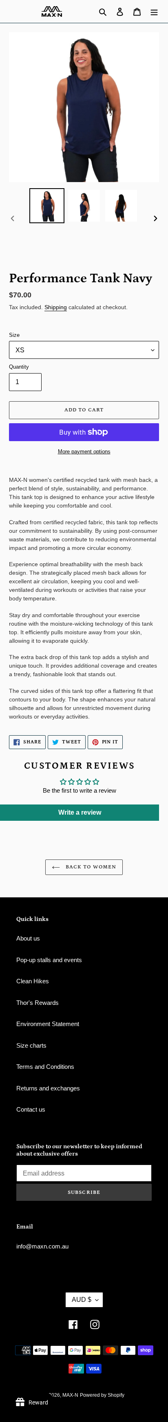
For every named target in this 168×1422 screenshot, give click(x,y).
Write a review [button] (79, 812)
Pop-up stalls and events (49, 959)
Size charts (31, 1045)
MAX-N (70, 1395)
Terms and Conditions (45, 1066)
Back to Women (90, 867)
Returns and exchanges (48, 1088)
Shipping (55, 307)
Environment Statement (47, 1023)
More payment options (84, 451)
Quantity (19, 367)
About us (28, 938)
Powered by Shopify (102, 1395)
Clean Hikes (32, 981)
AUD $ (81, 1299)
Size (14, 335)
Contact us (30, 1109)
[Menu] (154, 11)
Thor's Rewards (37, 1002)
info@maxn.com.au (42, 1246)
